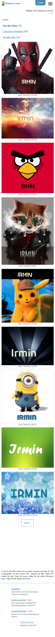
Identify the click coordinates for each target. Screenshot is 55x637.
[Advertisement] (28, 548)
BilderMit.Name (27, 622)
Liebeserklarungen (19, 611)
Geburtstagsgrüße (18, 600)
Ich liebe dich (9, 37)
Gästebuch (15, 589)
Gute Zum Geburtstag (13, 31)
